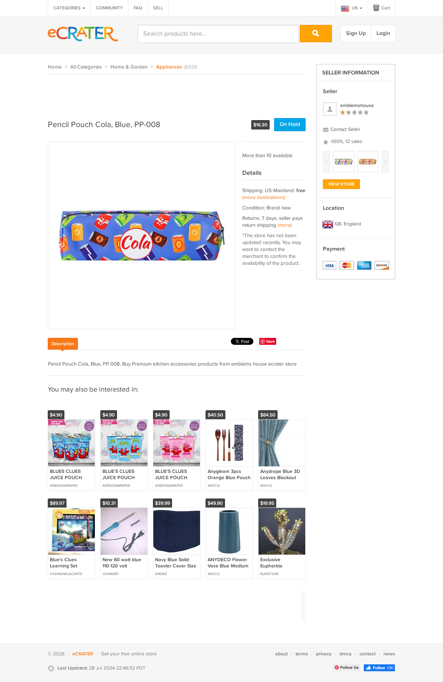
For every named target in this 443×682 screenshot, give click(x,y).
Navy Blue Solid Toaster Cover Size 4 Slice (175, 566)
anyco (214, 486)
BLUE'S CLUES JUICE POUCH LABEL (118, 477)
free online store (139, 654)
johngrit (110, 574)
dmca (346, 654)
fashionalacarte (66, 574)
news (389, 654)
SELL (158, 8)
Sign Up (356, 33)
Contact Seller (344, 129)
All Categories (86, 67)
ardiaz (161, 574)
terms (302, 654)
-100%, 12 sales (345, 141)
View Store (341, 184)
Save (270, 341)
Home (55, 67)
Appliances (169, 67)
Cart (385, 8)
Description (63, 344)
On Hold (290, 124)
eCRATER (82, 654)
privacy (324, 654)
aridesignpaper (64, 486)
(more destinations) (263, 197)
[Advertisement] (174, 93)
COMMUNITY (109, 8)
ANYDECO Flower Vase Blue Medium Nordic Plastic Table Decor (229, 569)
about (281, 654)
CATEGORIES (67, 8)
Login (383, 33)
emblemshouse (357, 105)
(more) (285, 225)
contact (368, 654)
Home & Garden (128, 67)
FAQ (138, 8)
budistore (269, 574)
